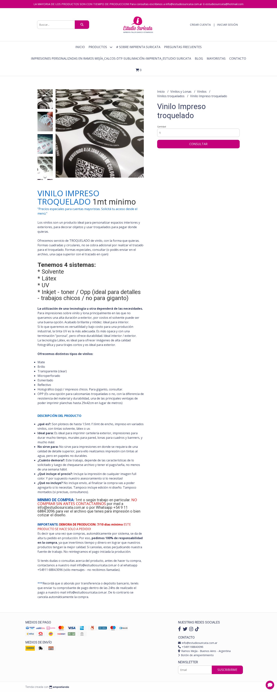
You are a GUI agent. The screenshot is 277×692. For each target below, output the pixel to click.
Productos (98, 47)
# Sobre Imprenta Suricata (138, 47)
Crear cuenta (200, 24)
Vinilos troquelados (171, 96)
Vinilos (202, 91)
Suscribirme (227, 670)
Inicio (80, 47)
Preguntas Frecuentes (183, 47)
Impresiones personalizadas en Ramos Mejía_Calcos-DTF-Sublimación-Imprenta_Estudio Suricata (111, 58)
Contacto (237, 58)
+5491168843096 (192, 647)
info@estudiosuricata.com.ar (199, 643)
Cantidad (161, 126)
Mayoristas (216, 58)
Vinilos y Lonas (181, 91)
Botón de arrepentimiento (197, 655)
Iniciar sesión (227, 24)
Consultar (198, 144)
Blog (199, 58)
